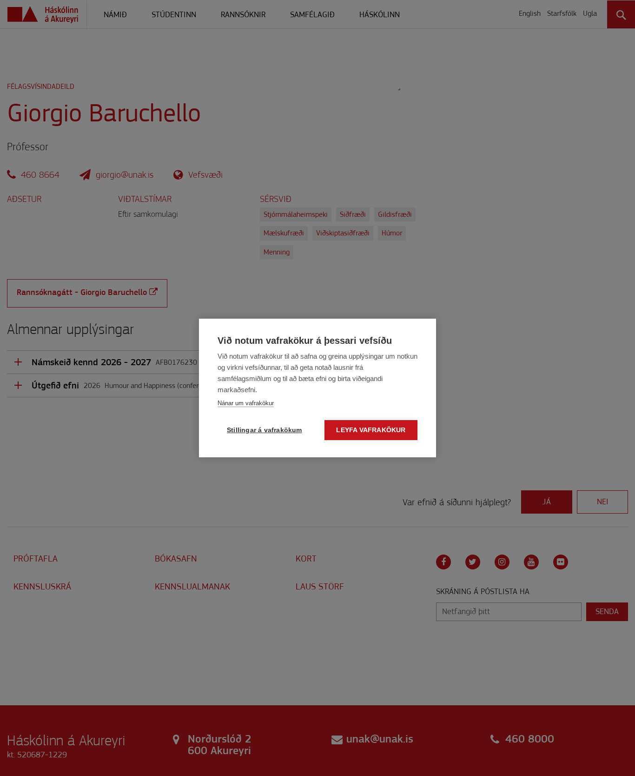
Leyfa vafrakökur (370, 430)
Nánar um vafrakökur (246, 403)
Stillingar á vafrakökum (264, 430)
